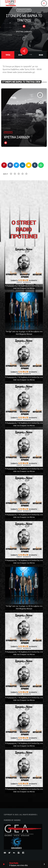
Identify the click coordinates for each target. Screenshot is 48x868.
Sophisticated (24, 10)
